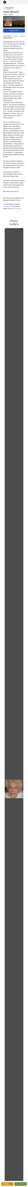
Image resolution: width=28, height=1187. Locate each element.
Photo (15, 36)
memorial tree (8, 206)
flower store (17, 208)
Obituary (8, 36)
